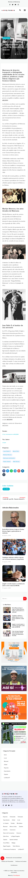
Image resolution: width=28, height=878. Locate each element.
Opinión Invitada (14, 839)
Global (5, 764)
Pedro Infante (7, 461)
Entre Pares (6, 836)
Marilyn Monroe (7, 454)
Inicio (5, 754)
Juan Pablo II (6, 451)
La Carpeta (5, 823)
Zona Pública (6, 842)
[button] (20, 10)
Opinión (6, 774)
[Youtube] (15, 4)
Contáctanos (14, 865)
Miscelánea (6, 38)
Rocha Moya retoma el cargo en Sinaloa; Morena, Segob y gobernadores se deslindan (13, 531)
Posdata (13, 823)
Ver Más (6, 489)
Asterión (5, 829)
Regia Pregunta (6, 846)
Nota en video (13, 826)
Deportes (6, 767)
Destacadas (12, 816)
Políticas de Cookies (21, 861)
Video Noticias (16, 846)
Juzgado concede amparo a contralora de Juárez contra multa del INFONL (18, 626)
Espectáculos (7, 771)
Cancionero (12, 829)
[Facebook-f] (10, 4)
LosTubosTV (7, 777)
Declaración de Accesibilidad (14, 857)
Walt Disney (16, 461)
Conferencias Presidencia (9, 849)
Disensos (19, 833)
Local (5, 758)
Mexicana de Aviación (9, 458)
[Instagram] (18, 4)
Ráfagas (13, 842)
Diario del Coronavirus (8, 833)
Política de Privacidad (7, 861)
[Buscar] (25, 598)
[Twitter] (12, 4)
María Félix (16, 451)
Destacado (20, 816)
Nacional (6, 761)
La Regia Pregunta (15, 836)
